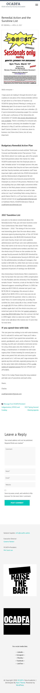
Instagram (20, 655)
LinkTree (20, 664)
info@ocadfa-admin (23, 533)
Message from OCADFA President (14, 404)
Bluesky (20, 658)
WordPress (20, 685)
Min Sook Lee (8, 550)
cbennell (7, 25)
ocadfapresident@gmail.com (27, 199)
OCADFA (13, 4)
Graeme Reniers (9, 542)
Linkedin (20, 652)
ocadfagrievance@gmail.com (12, 205)
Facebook (20, 661)
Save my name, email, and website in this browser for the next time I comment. (19, 494)
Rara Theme (20, 683)
